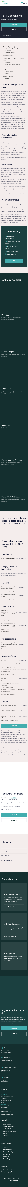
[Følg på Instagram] (7, 1171)
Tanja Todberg (6, 388)
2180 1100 (3, 1104)
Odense (6, 1077)
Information (7, 78)
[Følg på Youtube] (11, 1171)
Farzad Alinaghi (7, 352)
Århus (9, 35)
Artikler (5, 1133)
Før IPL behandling (6, 860)
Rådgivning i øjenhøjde (8, 76)
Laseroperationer (9, 68)
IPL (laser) (7, 66)
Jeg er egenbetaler (8, 966)
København (7, 1057)
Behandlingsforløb (9, 71)
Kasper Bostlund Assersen (12, 460)
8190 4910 (14, 798)
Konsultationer (8, 62)
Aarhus (6, 1048)
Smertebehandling (8, 1152)
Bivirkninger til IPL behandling (9, 851)
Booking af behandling (10, 52)
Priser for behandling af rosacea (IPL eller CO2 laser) (13, 59)
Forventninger (8, 50)
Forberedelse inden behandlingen (12, 49)
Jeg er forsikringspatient (10, 936)
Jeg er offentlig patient (9, 907)
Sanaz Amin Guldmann (10, 497)
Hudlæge (5, 1147)
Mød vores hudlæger (8, 55)
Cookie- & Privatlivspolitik (10, 1131)
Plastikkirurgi (6, 1159)
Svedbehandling (7, 1149)
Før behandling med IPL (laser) (10, 47)
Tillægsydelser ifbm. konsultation (12, 64)
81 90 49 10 (3, 1094)
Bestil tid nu (14, 725)
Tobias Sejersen (7, 425)
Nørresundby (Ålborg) (10, 1067)
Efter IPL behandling (6, 855)
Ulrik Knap (5, 315)
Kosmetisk (6, 1156)
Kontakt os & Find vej (8, 1126)
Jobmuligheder (7, 1128)
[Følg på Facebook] (3, 1171)
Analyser (7, 73)
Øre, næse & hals (7, 1154)
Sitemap (5, 1135)
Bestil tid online (7, 1124)
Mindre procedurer (9, 70)
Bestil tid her (14, 261)
